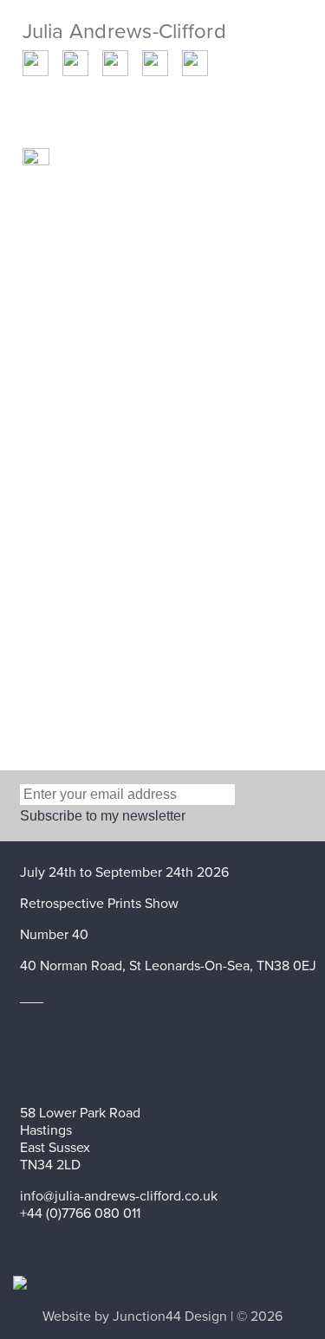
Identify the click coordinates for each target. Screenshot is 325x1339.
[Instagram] (195, 65)
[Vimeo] (155, 65)
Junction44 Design (170, 1316)
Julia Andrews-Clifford (124, 31)
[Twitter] (75, 65)
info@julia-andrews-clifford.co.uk (119, 1196)
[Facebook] (36, 65)
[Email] (115, 65)
